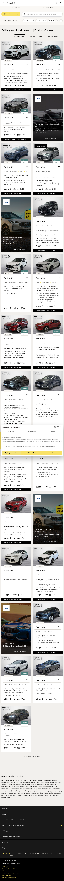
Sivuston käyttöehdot (8, 869)
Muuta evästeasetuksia (9, 877)
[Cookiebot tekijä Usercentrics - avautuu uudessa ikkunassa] (55, 427)
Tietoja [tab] (53, 431)
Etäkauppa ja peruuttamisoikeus (11, 836)
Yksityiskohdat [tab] (32, 431)
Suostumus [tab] (11, 431)
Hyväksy (52, 453)
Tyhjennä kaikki (11, 21)
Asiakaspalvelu (6, 831)
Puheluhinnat (6, 871)
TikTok (11, 855)
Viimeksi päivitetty (53, 36)
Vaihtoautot (40, 20)
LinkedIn (20, 853)
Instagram (45, 853)
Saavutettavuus (6, 875)
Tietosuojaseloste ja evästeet (11, 873)
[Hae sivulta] (61, 3)
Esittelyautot (28, 20)
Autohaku (17, 7)
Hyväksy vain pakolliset (11, 453)
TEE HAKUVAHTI (19, 36)
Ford (50, 20)
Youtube (58, 853)
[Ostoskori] (57, 3)
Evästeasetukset (31, 453)
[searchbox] (43, 14)
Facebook (33, 853)
